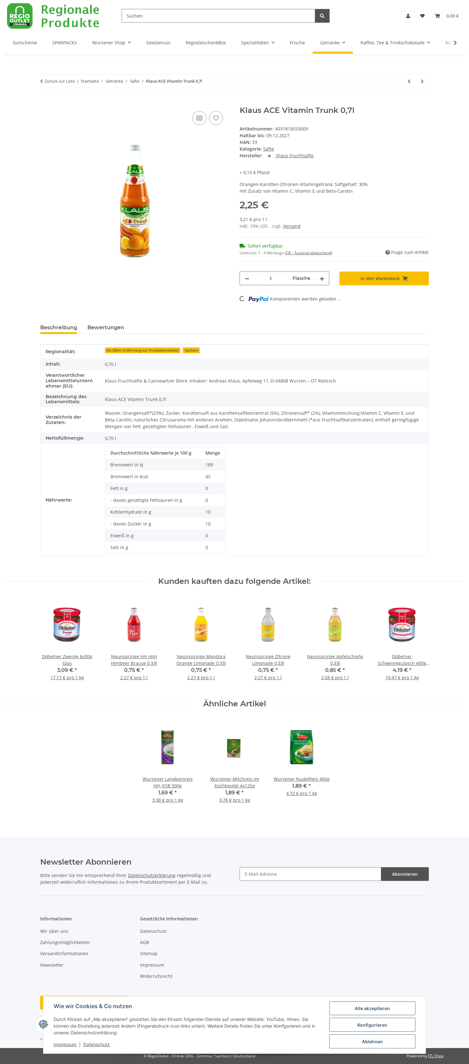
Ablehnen (372, 1041)
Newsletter (51, 965)
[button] (408, 16)
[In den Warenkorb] (45, 102)
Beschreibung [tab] (58, 327)
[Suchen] (322, 16)
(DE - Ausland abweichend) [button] (308, 253)
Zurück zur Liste (60, 81)
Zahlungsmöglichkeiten (65, 942)
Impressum (65, 1044)
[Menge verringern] (247, 278)
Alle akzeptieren (372, 1008)
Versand (292, 226)
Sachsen (191, 350)
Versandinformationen (64, 953)
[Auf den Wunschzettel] (216, 118)
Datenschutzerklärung (151, 875)
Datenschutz (96, 1044)
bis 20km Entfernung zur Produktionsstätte (143, 350)
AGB (144, 942)
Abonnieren (405, 874)
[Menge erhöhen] (322, 278)
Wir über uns (54, 931)
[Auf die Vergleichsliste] (199, 118)
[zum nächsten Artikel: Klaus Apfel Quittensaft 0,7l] (422, 81)
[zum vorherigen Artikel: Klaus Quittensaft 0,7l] (409, 81)
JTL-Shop (435, 1056)
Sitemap (149, 953)
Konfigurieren (372, 1025)
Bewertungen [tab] (105, 327)
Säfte (268, 149)
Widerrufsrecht (156, 976)
